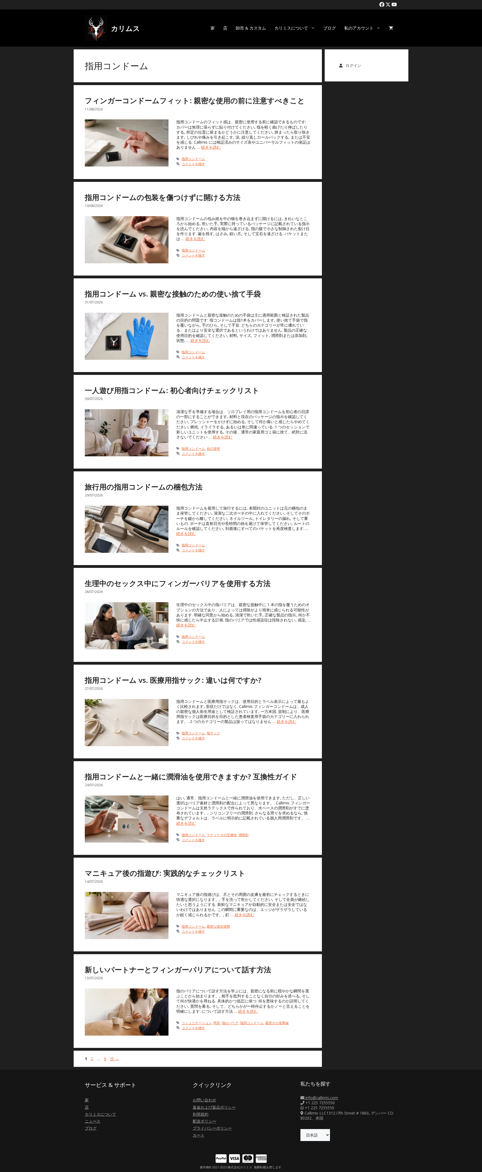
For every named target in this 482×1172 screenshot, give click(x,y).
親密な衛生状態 (218, 926)
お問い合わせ (204, 1100)
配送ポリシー (204, 1121)
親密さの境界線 (277, 1023)
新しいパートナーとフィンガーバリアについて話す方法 (178, 969)
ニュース (92, 1121)
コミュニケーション (197, 1023)
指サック (213, 733)
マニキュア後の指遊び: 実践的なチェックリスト (165, 873)
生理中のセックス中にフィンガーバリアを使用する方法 (178, 583)
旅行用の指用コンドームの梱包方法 (144, 487)
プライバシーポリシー (212, 1128)
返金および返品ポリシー (214, 1107)
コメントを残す (193, 163)
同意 (216, 1023)
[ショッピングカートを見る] (391, 28)
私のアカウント (358, 28)
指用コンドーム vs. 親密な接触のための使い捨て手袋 (173, 294)
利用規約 (200, 1114)
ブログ (329, 28)
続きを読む (211, 147)
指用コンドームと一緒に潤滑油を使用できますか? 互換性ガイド (191, 776)
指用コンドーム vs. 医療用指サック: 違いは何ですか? (173, 680)
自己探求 (213, 448)
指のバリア (230, 1023)
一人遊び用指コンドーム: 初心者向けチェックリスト (172, 390)
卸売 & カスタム (251, 28)
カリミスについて (291, 28)
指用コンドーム (193, 158)
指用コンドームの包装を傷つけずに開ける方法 (162, 197)
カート (198, 1135)
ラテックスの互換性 (222, 835)
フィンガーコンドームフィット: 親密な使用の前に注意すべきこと (195, 100)
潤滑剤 (243, 835)
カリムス (125, 28)
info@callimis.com (321, 1097)
